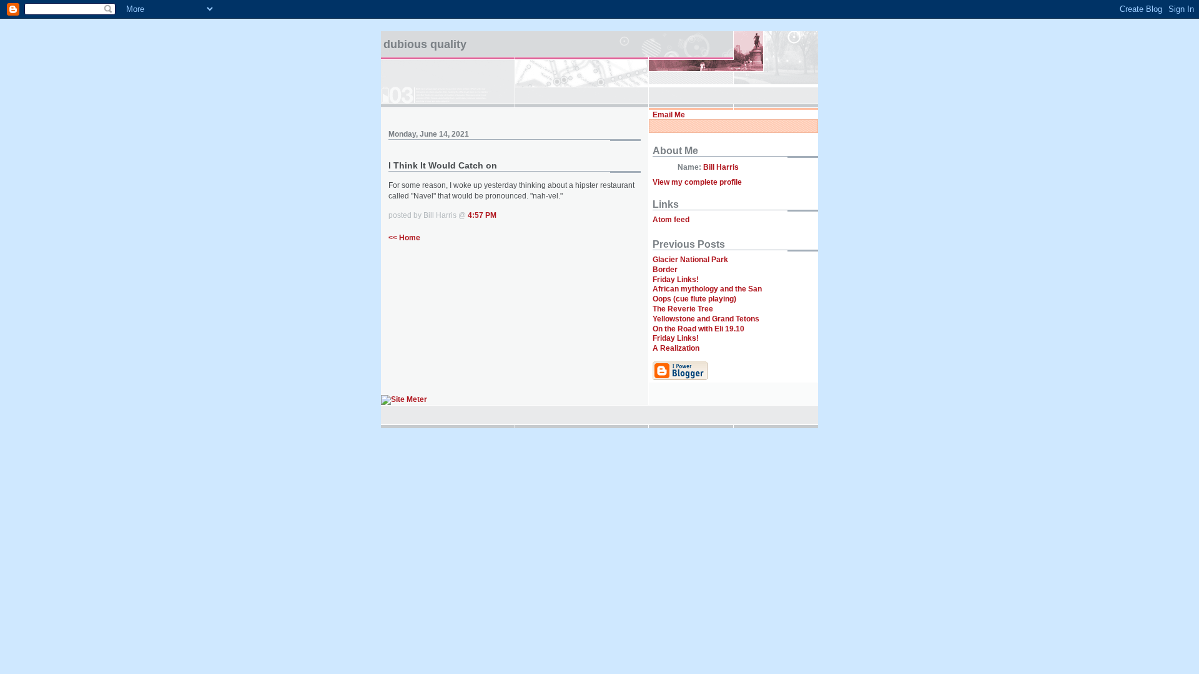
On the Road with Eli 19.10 (698, 329)
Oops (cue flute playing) (694, 299)
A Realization (676, 348)
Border (665, 269)
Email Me (669, 114)
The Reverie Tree (683, 309)
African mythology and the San (707, 289)
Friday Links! (676, 279)
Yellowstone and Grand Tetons (706, 319)
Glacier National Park (690, 259)
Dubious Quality (424, 44)
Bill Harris (721, 167)
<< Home (404, 237)
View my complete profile (697, 182)
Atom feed (671, 219)
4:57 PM (482, 215)
